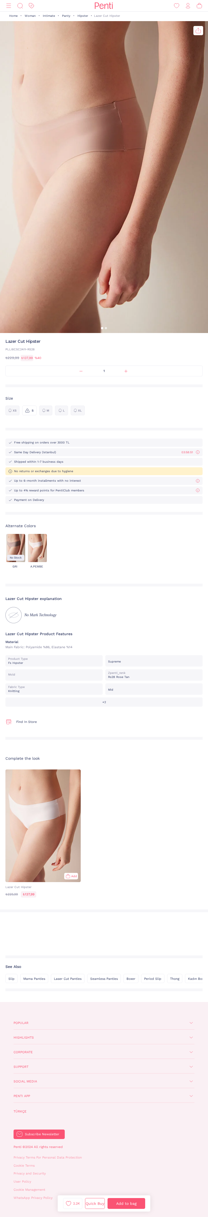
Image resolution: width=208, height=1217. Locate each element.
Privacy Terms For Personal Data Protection (48, 1157)
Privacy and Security (30, 1173)
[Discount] (31, 5)
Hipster (82, 16)
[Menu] (8, 5)
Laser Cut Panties (68, 979)
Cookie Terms (24, 1165)
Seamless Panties (104, 979)
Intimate (49, 16)
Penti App (22, 1096)
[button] (102, 328)
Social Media (25, 1081)
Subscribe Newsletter (42, 1134)
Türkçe (20, 1111)
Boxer (130, 979)
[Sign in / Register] (188, 5)
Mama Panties (34, 979)
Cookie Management (29, 1190)
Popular (21, 1023)
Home (13, 16)
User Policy (22, 1181)
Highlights (24, 1037)
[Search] (20, 5)
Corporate (23, 1052)
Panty (66, 16)
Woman (30, 16)
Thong (174, 979)
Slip (11, 979)
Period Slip (152, 979)
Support (21, 1067)
